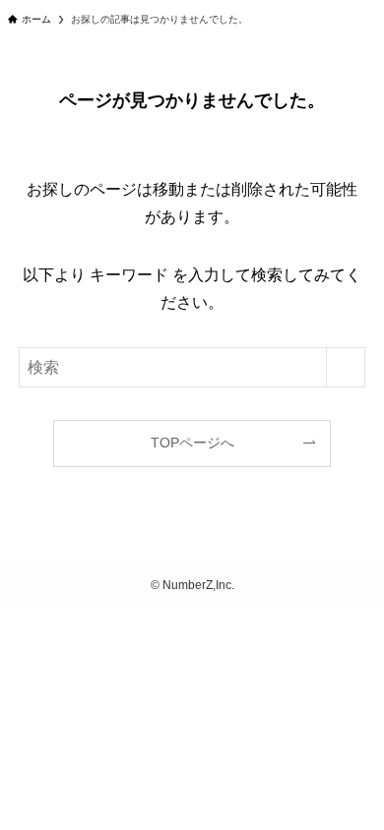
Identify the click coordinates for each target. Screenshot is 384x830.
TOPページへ (192, 442)
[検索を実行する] (345, 367)
